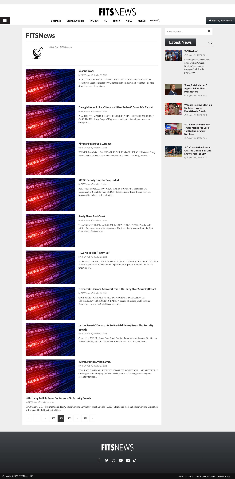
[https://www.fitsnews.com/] (117, 12)
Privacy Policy (224, 476)
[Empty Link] (209, 42)
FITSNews (85, 75)
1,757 (52, 418)
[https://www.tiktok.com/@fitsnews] (135, 460)
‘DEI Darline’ (191, 51)
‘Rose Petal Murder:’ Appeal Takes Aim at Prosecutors (195, 88)
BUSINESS (56, 20)
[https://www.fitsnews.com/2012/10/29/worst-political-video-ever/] (50, 376)
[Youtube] (122, 460)
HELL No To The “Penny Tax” (94, 252)
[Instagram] (115, 460)
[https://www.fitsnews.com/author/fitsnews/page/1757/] (29, 418)
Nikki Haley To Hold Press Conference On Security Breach (58, 398)
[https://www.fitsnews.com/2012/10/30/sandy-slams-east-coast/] (50, 230)
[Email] (129, 460)
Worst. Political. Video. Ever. (94, 361)
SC (105, 20)
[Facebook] (101, 460)
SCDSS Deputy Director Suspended (98, 180)
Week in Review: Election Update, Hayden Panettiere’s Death (198, 108)
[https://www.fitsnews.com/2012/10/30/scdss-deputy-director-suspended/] (50, 194)
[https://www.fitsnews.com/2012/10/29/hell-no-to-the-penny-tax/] (50, 267)
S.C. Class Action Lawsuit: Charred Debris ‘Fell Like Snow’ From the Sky (198, 150)
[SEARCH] (209, 31)
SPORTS (117, 20)
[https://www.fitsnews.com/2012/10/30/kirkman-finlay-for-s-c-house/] (50, 158)
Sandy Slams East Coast (91, 216)
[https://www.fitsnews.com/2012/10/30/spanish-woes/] (50, 85)
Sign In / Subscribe (222, 20)
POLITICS (94, 20)
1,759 (68, 418)
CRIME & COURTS (75, 20)
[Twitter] (108, 460)
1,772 (84, 418)
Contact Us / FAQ (185, 476)
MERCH (141, 20)
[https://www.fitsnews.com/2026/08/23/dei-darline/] (173, 55)
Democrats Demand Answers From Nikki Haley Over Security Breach (117, 288)
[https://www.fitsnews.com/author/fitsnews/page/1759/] (93, 418)
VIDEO (129, 20)
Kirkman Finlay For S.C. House (95, 143)
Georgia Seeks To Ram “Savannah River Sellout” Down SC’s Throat (115, 107)
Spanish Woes (86, 70)
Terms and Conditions (205, 476)
